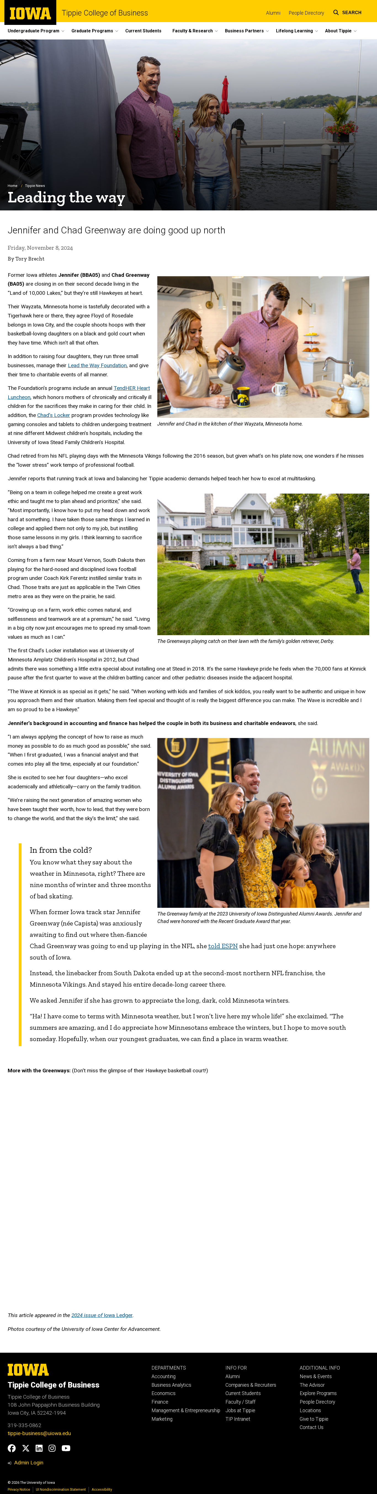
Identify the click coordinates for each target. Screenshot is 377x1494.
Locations (310, 1410)
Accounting (164, 1376)
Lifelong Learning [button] (294, 30)
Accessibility (102, 1489)
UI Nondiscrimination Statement (61, 1489)
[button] (347, 12)
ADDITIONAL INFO (320, 1368)
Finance (160, 1402)
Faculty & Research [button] (192, 30)
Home (12, 186)
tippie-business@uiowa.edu (39, 1433)
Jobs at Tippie (240, 1410)
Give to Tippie (314, 1419)
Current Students (143, 30)
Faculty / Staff (240, 1402)
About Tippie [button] (338, 30)
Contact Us (311, 1427)
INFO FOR (236, 1368)
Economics (164, 1393)
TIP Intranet (237, 1419)
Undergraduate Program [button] (33, 30)
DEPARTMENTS (169, 1368)
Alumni (273, 13)
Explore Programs (318, 1393)
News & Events (316, 1376)
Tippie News (35, 186)
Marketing (162, 1419)
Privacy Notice (19, 1489)
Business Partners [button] (244, 30)
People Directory (306, 13)
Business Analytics (171, 1385)
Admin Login (28, 1462)
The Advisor (312, 1385)
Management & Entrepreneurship (186, 1410)
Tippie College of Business (105, 13)
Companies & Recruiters (250, 1385)
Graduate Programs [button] (92, 30)
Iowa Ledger (101, 1315)
